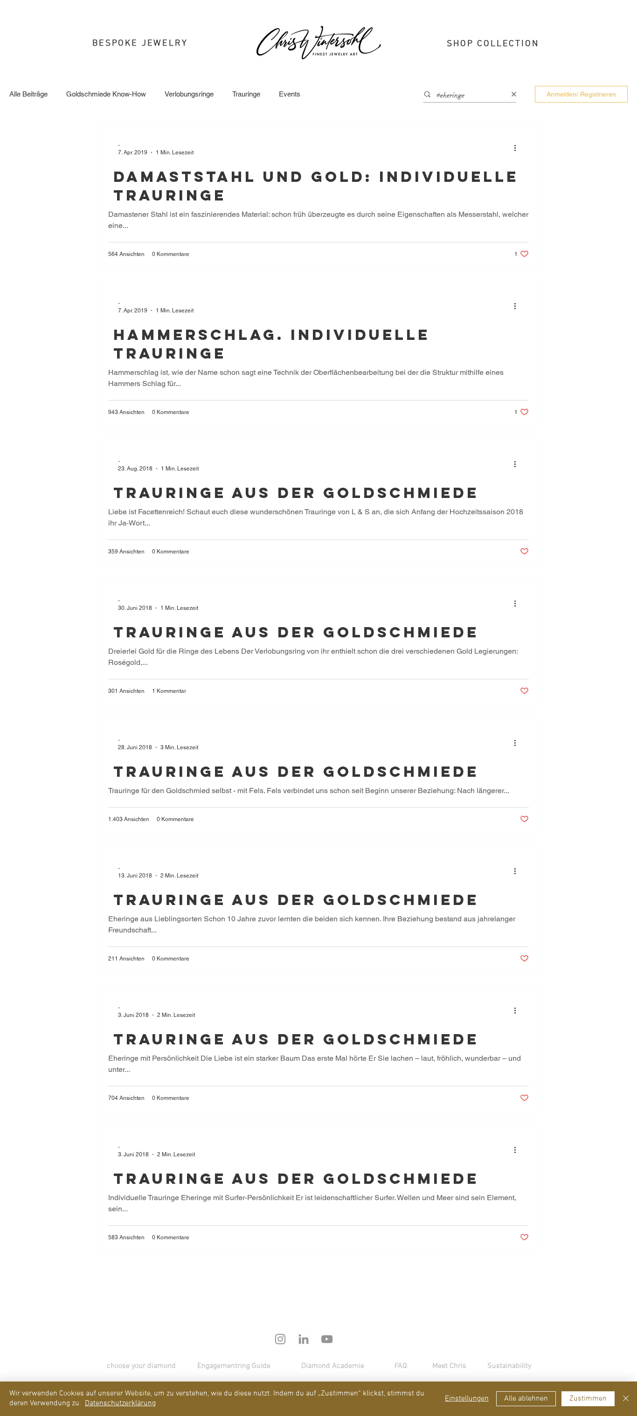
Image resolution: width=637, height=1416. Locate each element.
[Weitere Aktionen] (518, 148)
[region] (144, 47)
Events (289, 94)
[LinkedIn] (304, 1339)
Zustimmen (588, 1398)
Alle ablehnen (526, 1398)
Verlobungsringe (189, 94)
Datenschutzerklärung (120, 1403)
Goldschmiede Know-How (106, 94)
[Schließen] (625, 1399)
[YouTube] (327, 1339)
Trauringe (246, 94)
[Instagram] (280, 1339)
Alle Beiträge (28, 94)
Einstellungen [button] (467, 1398)
